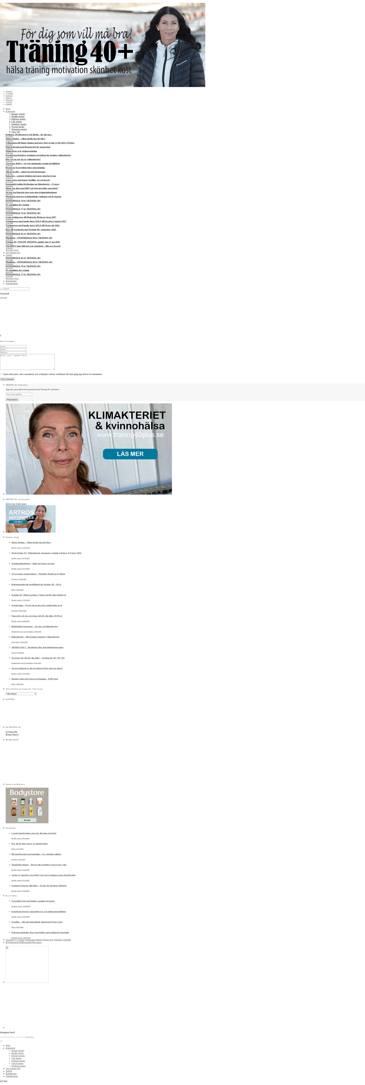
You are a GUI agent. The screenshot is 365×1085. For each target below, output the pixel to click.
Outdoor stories (18, 124)
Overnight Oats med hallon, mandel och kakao (33, 901)
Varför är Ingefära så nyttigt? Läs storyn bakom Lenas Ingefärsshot (43, 875)
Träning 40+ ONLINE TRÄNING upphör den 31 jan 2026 (33, 242)
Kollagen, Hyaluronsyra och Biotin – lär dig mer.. (29, 134)
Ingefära (14, 859)
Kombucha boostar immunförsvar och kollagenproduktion (38, 911)
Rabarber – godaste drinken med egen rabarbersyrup (31, 176)
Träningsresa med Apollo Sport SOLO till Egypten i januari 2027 (36, 221)
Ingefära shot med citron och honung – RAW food (34, 679)
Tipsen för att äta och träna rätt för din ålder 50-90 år (36, 616)
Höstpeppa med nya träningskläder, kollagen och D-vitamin (33, 196)
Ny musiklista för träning (17, 205)
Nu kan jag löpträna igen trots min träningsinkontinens (31, 192)
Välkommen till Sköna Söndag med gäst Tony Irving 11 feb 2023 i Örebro (40, 143)
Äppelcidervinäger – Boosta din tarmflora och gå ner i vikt (38, 865)
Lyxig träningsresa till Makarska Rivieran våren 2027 (31, 217)
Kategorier (10, 111)
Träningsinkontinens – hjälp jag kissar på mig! (33, 563)
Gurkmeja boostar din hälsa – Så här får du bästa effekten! (39, 885)
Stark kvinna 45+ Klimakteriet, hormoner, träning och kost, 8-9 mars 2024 (46, 553)
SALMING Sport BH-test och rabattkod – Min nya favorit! (33, 246)
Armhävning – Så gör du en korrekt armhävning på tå (36, 605)
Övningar (15, 579)
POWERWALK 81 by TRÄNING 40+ (23, 234)
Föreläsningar (12, 283)
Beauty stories (18, 114)
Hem (8, 109)
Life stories (16, 121)
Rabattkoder (11, 281)
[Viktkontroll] (12, 942)
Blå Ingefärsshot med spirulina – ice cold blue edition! (36, 854)
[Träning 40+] (102, 86)
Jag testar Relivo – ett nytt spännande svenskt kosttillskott (33, 163)
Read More (12, 734)
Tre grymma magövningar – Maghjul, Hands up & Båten (38, 574)
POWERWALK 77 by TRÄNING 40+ (23, 209)
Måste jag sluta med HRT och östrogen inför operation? (32, 188)
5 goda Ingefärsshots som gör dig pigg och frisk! (33, 833)
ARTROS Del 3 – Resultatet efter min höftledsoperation (37, 647)
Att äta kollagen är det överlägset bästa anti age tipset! (37, 668)
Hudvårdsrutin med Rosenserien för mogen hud (28, 147)
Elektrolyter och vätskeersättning (21, 151)
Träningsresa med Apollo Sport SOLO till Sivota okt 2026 (32, 225)
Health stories (18, 116)
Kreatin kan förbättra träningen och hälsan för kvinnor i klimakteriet (38, 155)
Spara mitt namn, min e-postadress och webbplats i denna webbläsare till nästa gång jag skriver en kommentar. (52, 374)
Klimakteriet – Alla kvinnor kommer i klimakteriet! (35, 637)
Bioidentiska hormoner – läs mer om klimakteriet (34, 626)
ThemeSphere (29, 1037)
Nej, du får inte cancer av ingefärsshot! (29, 843)
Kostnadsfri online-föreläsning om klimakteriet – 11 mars (32, 184)
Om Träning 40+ (13, 252)
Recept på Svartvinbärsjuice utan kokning (25, 167)
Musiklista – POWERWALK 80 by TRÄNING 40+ (29, 238)
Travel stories (17, 127)
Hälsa (13, 590)
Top (1, 1041)
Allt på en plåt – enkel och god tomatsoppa (25, 172)
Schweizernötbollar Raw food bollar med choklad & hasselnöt (40, 932)
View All (15, 132)
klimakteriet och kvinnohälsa (22, 631)
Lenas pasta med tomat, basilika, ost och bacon (28, 180)
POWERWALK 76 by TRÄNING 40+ (23, 213)
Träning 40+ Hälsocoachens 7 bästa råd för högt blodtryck (38, 595)
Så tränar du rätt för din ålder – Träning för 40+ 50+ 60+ (38, 658)
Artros (13, 653)
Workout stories (19, 129)
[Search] (1, 289)
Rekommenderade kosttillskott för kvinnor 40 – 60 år (36, 584)
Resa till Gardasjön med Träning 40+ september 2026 (31, 229)
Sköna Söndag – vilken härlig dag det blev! (25, 139)
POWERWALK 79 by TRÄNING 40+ (23, 201)
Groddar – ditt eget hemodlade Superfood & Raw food (36, 922)
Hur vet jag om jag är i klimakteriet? (23, 159)
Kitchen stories (18, 119)
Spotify (9, 255)
